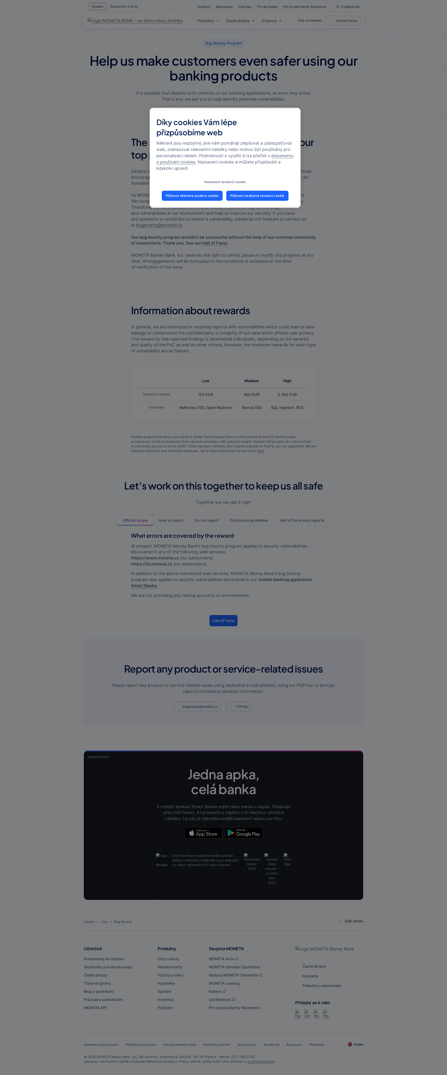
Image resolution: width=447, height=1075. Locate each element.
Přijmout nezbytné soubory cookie (257, 195)
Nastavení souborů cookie (225, 182)
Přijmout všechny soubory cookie (192, 195)
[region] (225, 158)
